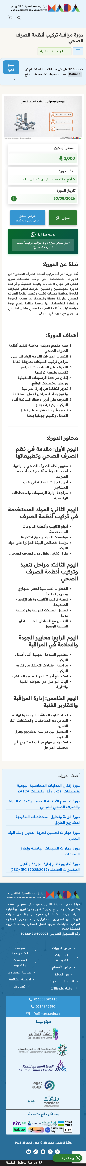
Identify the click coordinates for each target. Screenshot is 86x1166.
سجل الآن (63, 218)
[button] (19, 18)
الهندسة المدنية (51, 51)
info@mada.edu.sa (45, 1013)
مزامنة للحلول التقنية (21, 1162)
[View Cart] (10, 18)
